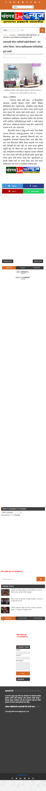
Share (35, 186)
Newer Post (8, 261)
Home (5, 35)
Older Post (38, 261)
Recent (8, 618)
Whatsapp (35, 191)
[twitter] (10, 2)
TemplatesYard (22, 775)
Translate (17, 515)
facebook (36, 268)
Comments (37, 618)
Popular (23, 618)
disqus (23, 268)
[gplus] (14, 2)
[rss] (31, 2)
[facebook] (6, 2)
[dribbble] (26, 2)
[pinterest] (18, 2)
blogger (9, 268)
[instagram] (39, 2)
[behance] (35, 2)
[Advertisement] (23, 230)
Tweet (14, 186)
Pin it (14, 191)
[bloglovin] (22, 2)
